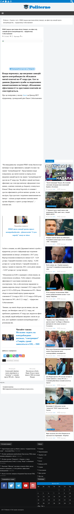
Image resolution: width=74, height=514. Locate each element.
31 (70, 503)
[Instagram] (20, 354)
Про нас (41, 476)
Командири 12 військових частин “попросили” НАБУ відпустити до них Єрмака (57, 408)
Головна (41, 449)
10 (70, 493)
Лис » (43, 506)
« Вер (38, 506)
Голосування (42, 470)
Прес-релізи (42, 473)
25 (38, 503)
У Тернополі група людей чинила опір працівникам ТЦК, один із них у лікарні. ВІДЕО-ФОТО (58, 212)
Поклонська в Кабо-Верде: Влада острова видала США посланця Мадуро (32, 374)
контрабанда (9, 360)
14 (54, 496)
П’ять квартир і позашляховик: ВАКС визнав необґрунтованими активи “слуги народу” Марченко (58, 294)
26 (43, 503)
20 (49, 500)
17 (70, 496)
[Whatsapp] (11, 354)
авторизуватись (29, 389)
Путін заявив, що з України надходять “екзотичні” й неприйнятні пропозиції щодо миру (59, 267)
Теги (4, 360)
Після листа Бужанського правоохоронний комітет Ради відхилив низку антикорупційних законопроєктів (58, 351)
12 (43, 496)
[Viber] (14, 354)
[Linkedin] (17, 354)
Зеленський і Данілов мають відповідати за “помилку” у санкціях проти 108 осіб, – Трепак (12, 374)
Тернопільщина (51, 178)
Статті (40, 458)
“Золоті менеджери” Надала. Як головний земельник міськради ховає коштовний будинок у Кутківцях (58, 185)
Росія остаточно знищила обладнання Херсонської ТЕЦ (18, 473)
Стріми (41, 467)
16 (65, 496)
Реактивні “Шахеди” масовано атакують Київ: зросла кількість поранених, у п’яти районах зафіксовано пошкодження (16, 468)
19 (43, 500)
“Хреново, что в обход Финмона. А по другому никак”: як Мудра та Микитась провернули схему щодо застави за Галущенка (57, 323)
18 (38, 500)
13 (49, 496)
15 (59, 496)
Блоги (40, 461)
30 (65, 503)
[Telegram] (5, 354)
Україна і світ (50, 233)
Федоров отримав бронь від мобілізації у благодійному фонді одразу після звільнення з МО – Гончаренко (59, 240)
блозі (25, 95)
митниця (16, 360)
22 (59, 500)
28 (54, 503)
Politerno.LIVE (43, 464)
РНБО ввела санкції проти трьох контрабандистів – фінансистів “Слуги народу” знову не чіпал (21, 232)
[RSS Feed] (23, 354)
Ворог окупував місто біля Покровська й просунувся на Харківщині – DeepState (58, 434)
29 (59, 503)
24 (70, 500)
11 (38, 496)
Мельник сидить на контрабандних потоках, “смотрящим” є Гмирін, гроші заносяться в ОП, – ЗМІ (27, 338)
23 (65, 500)
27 (49, 503)
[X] (8, 354)
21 (54, 500)
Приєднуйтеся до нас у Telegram (23, 69)
